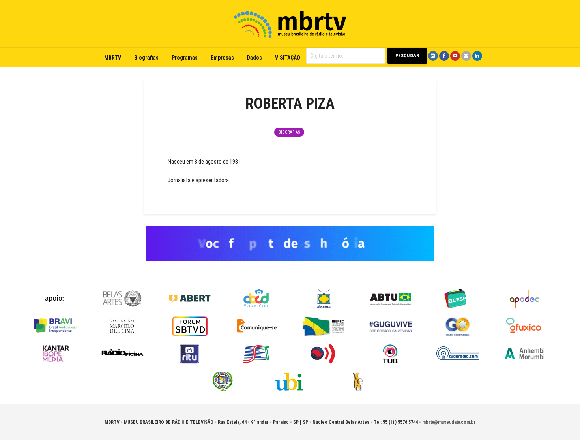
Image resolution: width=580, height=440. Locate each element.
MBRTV (112, 58)
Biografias (146, 58)
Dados (254, 58)
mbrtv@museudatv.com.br (449, 422)
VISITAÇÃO (287, 58)
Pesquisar (407, 55)
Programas (185, 58)
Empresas (222, 58)
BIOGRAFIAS (289, 132)
